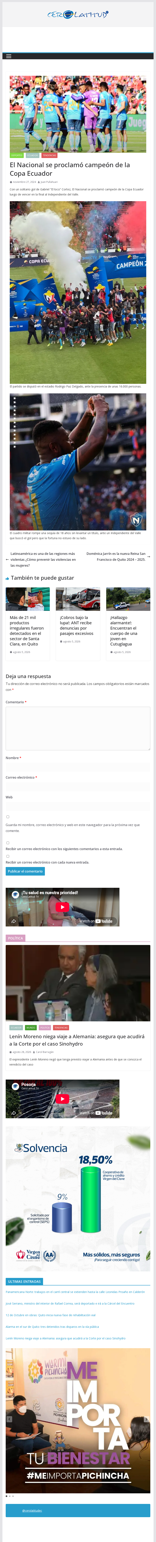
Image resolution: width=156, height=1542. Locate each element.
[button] (147, 1419)
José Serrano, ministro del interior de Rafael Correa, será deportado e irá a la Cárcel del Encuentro (70, 1303)
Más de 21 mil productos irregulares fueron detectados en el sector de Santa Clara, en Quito (27, 631)
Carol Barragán (45, 1052)
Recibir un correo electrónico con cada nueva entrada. (47, 862)
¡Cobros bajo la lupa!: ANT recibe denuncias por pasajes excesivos (76, 625)
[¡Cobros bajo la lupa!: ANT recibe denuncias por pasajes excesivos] (78, 590)
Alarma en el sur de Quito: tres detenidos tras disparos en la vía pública (52, 1327)
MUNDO (31, 1027)
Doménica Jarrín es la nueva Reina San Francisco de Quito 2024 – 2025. (116, 556)
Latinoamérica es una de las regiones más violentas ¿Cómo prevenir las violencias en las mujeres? (43, 559)
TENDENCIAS (49, 155)
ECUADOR (32, 155)
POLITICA (44, 1027)
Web (9, 797)
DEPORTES (16, 155)
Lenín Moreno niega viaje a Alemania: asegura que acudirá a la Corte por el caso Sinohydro (77, 1040)
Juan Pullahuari (49, 182)
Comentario (16, 702)
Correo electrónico (21, 777)
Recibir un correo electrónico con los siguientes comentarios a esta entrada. (64, 849)
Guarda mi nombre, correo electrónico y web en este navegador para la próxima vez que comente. (73, 828)
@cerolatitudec (32, 1510)
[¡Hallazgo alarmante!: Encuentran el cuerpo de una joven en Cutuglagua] (128, 590)
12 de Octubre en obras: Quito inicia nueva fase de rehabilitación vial (50, 1315)
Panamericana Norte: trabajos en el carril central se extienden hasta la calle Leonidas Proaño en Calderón (75, 1292)
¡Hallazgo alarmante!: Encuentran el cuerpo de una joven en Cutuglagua (123, 631)
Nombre (13, 758)
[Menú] (9, 56)
